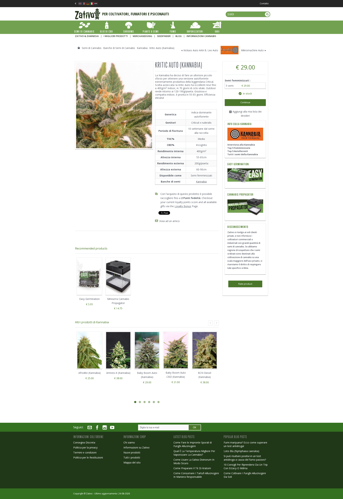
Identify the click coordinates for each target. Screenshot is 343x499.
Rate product (245, 283)
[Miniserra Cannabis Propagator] (245, 207)
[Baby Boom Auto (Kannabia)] (147, 350)
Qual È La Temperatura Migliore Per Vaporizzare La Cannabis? (194, 452)
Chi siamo (129, 442)
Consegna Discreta (84, 442)
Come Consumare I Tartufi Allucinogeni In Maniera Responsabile (196, 474)
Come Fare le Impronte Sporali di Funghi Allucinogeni (192, 444)
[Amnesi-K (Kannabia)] (118, 350)
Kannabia (201, 181)
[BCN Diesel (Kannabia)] (204, 350)
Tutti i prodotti (131, 457)
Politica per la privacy (85, 447)
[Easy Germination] (245, 176)
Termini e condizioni (84, 452)
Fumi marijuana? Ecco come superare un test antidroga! (245, 444)
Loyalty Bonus (183, 206)
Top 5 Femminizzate (238, 147)
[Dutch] (96, 2)
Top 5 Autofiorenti (237, 151)
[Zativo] (87, 9)
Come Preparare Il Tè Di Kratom (192, 468)
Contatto (264, 3)
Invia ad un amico (169, 221)
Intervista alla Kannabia (241, 144)
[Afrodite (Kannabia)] (89, 350)
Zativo (89, 493)
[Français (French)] (84, 2)
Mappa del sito (132, 462)
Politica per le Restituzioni (88, 457)
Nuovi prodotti (131, 452)
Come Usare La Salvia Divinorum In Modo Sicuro (193, 461)
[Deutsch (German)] (88, 2)
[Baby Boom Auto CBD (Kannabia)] (176, 350)
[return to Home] (79, 48)
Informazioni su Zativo (136, 447)
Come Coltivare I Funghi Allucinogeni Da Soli (245, 474)
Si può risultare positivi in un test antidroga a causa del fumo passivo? (245, 457)
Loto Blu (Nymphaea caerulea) (241, 451)
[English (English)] (80, 2)
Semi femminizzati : (238, 80)
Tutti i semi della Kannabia (242, 154)
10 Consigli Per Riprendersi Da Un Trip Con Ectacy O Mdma (246, 466)
